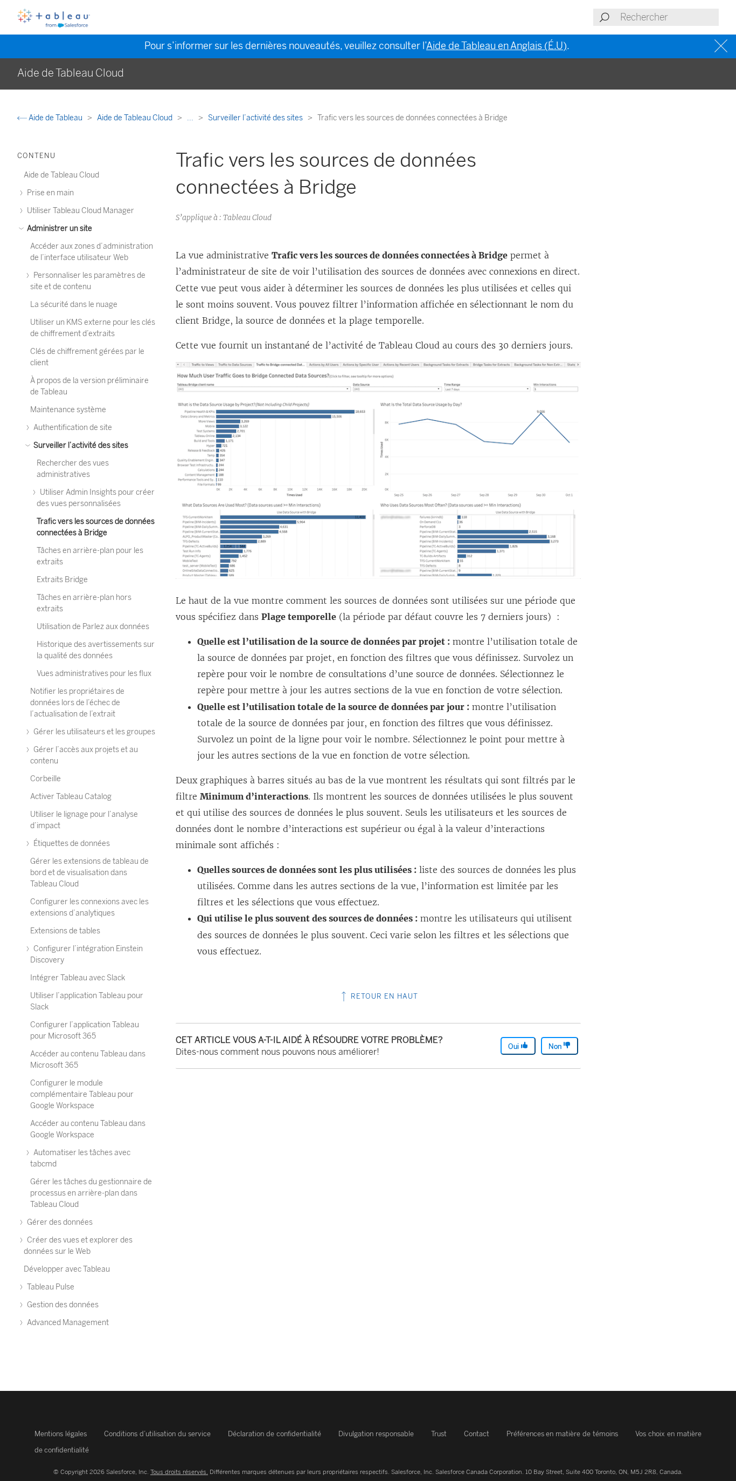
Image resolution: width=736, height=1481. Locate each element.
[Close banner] (722, 46)
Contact (476, 1434)
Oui (514, 1046)
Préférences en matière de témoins (562, 1434)
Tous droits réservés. (179, 1472)
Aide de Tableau (55, 117)
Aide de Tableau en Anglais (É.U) (496, 46)
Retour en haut (383, 996)
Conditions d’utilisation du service (157, 1434)
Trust (439, 1434)
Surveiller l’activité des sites (256, 117)
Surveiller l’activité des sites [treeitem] (80, 445)
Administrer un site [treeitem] (58, 228)
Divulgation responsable (376, 1434)
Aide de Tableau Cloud (135, 117)
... (191, 117)
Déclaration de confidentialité (274, 1434)
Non (555, 1046)
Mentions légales (60, 1434)
